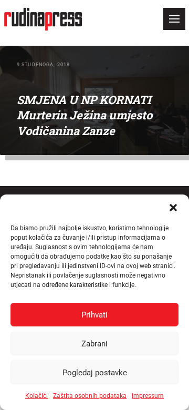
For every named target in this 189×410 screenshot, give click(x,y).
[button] (173, 207)
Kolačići (36, 395)
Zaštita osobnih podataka (90, 395)
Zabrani (94, 343)
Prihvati (94, 315)
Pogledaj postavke (94, 372)
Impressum (148, 395)
